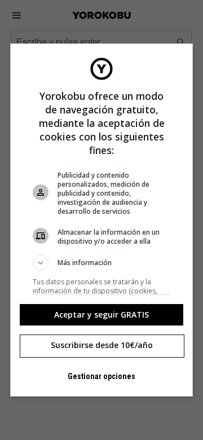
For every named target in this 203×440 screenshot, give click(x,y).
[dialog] (101, 220)
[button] (101, 263)
